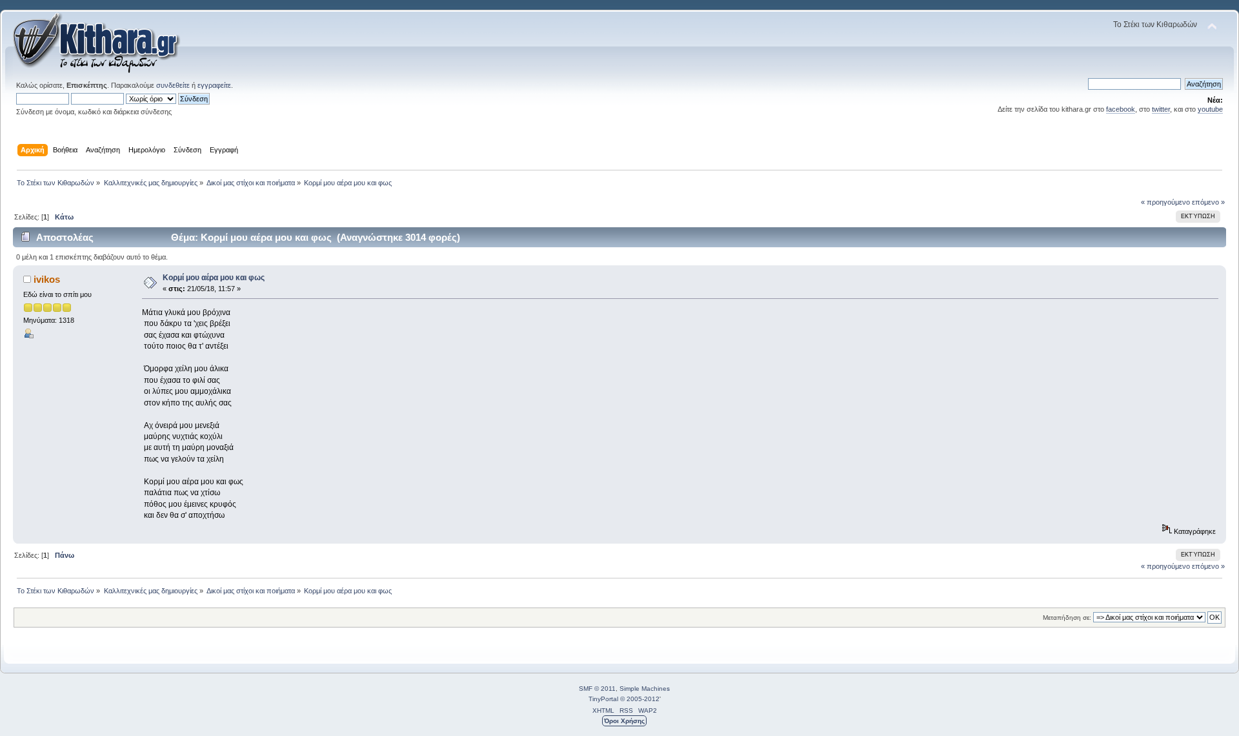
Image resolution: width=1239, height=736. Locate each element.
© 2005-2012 (640, 698)
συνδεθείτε (173, 85)
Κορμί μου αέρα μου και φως (214, 277)
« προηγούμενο (1165, 202)
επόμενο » (1208, 202)
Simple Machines (645, 688)
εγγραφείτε (214, 85)
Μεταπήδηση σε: (1067, 617)
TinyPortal (603, 698)
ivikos (47, 279)
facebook (1120, 109)
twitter (1161, 109)
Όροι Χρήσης (624, 720)
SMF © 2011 (597, 688)
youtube (1210, 109)
